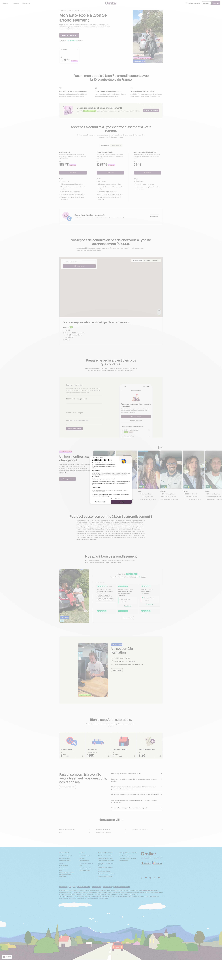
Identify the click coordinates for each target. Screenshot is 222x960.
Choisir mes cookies (100, 502)
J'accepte (121, 502)
